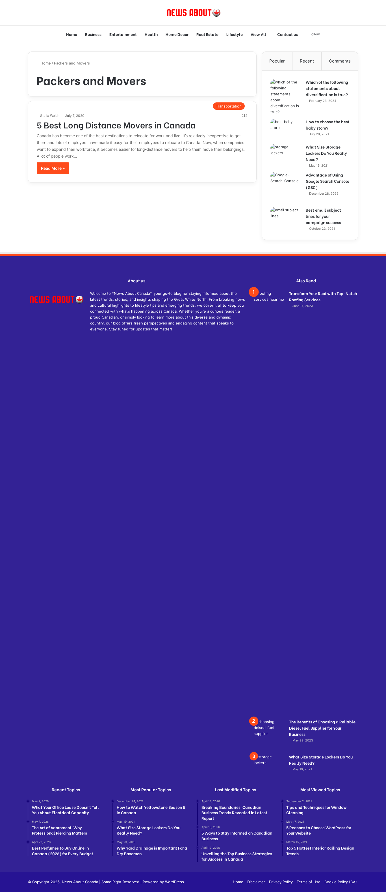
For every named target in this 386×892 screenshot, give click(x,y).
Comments (340, 61)
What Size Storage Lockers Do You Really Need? (326, 153)
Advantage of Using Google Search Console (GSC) (327, 181)
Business (93, 34)
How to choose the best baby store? (328, 125)
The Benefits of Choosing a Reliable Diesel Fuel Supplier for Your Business (322, 728)
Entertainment (123, 34)
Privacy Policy (281, 882)
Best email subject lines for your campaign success (323, 216)
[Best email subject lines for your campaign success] (286, 217)
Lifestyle (234, 34)
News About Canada (80, 882)
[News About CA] (193, 13)
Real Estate (207, 34)
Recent (307, 61)
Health (151, 34)
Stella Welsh (49, 115)
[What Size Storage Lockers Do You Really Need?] (286, 154)
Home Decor (177, 34)
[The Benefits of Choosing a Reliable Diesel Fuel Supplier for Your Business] (269, 734)
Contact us (287, 34)
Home (71, 34)
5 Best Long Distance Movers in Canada (116, 124)
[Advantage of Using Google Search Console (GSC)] (286, 187)
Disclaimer (256, 882)
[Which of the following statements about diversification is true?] (286, 97)
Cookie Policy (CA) (340, 882)
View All (258, 34)
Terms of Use (308, 882)
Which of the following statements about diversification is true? (327, 88)
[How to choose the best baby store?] (286, 129)
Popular (277, 61)
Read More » (53, 168)
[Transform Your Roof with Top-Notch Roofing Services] (269, 503)
